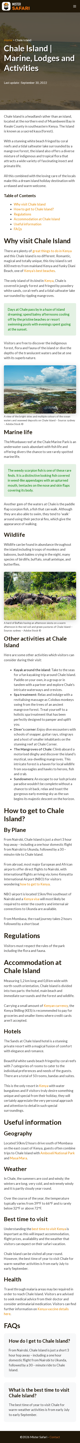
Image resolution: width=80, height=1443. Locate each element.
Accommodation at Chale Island (38, 219)
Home (8, 40)
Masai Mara (18, 1158)
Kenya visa (31, 899)
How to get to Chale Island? (34, 209)
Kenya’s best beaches (39, 271)
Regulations (23, 214)
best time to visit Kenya (48, 1229)
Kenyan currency (55, 1006)
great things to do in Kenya (52, 251)
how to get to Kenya (35, 884)
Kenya (49, 281)
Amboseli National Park (57, 1153)
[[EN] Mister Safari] (16, 6)
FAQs (18, 229)
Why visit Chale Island (30, 204)
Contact (55, 1437)
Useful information (28, 224)
